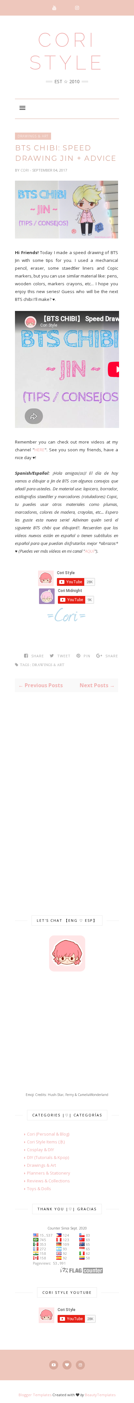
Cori (25, 170)
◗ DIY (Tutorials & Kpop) (42, 1157)
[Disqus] (66, 796)
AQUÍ (89, 551)
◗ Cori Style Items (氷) (40, 1142)
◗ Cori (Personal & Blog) (42, 1134)
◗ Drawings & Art (35, 1165)
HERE (39, 450)
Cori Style (67, 51)
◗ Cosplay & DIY (34, 1149)
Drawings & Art (33, 136)
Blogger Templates (35, 1394)
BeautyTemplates (100, 1394)
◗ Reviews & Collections (42, 1181)
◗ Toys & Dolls (33, 1188)
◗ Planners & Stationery (42, 1173)
